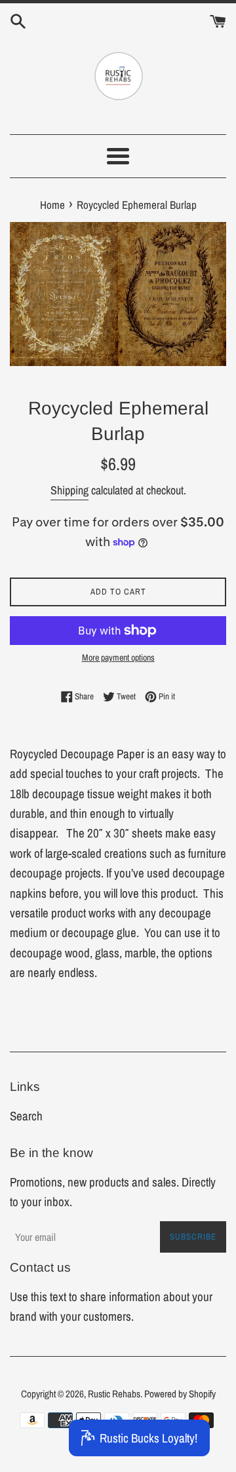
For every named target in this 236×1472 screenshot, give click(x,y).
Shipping (69, 490)
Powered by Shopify (180, 1394)
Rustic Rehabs (114, 1394)
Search (26, 1115)
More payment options (118, 657)
